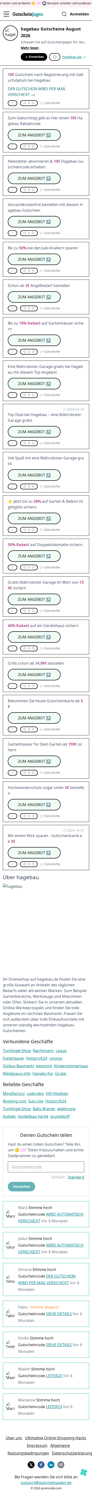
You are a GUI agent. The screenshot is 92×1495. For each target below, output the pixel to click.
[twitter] (31, 1464)
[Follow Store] (54, 57)
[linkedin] (50, 1464)
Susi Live (35, 1101)
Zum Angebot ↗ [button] (34, 135)
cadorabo (35, 1093)
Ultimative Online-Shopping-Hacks (55, 1437)
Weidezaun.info (17, 1073)
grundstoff (60, 1116)
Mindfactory (14, 1093)
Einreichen (36, 57)
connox (55, 1058)
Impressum (37, 1445)
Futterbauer (13, 1058)
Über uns (14, 1437)
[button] (12, 103)
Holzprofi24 (36, 1058)
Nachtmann (43, 1050)
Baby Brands (44, 1108)
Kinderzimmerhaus (71, 1066)
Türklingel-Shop (17, 1050)
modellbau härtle (33, 1116)
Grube (60, 1073)
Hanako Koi (43, 1073)
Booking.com (14, 1101)
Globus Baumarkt (18, 1066)
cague (61, 1050)
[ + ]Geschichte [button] (50, 103)
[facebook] (41, 1464)
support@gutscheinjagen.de (46, 1482)
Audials (9, 1116)
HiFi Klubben (57, 1093)
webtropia (66, 1108)
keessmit (44, 1066)
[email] (60, 1464)
